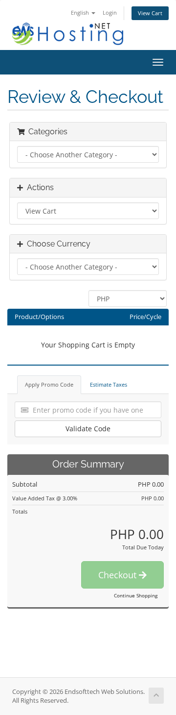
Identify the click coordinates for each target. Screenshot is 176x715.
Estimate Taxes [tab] (108, 384)
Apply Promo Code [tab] (49, 384)
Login (110, 12)
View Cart (150, 13)
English (80, 12)
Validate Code (88, 428)
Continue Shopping (135, 595)
